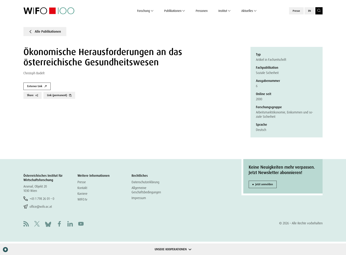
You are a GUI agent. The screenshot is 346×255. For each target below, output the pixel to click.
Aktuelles (247, 11)
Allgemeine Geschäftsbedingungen (146, 190)
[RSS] (26, 224)
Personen (202, 11)
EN (309, 10)
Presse (296, 10)
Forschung (143, 11)
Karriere (82, 194)
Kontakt (82, 188)
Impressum (139, 198)
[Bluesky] (48, 223)
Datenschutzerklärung (145, 182)
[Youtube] (81, 224)
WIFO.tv (82, 199)
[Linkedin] (70, 224)
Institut (222, 11)
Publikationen (172, 11)
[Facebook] (59, 224)
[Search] (319, 10)
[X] (37, 224)
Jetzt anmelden (264, 184)
